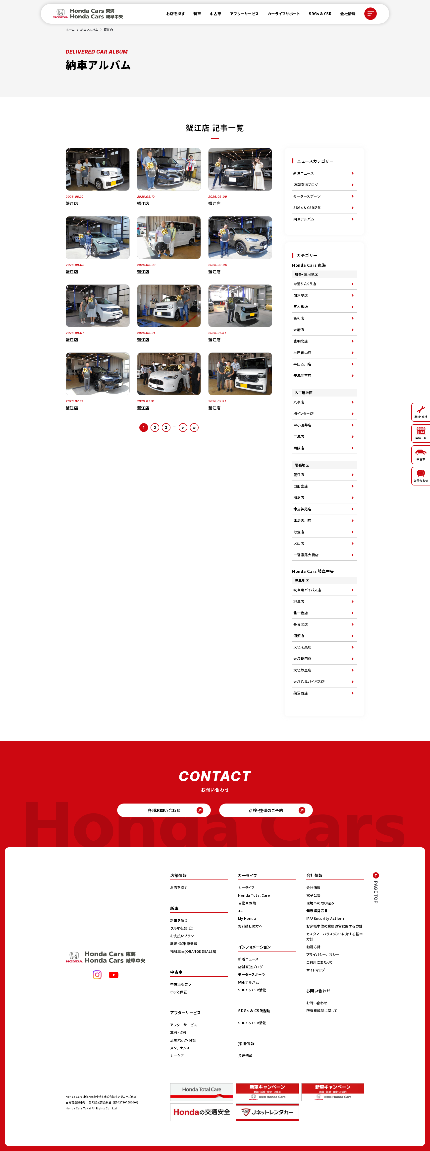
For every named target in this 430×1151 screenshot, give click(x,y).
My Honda (247, 918)
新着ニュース (303, 173)
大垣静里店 (302, 670)
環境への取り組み (320, 902)
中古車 (215, 13)
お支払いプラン (182, 935)
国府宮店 (300, 485)
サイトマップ (315, 969)
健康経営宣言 (317, 910)
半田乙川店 (302, 363)
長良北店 (300, 624)
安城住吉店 (302, 375)
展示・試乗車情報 (183, 943)
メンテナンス (180, 1047)
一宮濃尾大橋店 (306, 554)
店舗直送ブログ (305, 184)
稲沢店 (298, 497)
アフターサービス (244, 13)
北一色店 (300, 612)
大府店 (298, 329)
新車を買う (179, 920)
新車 (197, 13)
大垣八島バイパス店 (309, 681)
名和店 (298, 318)
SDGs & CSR (320, 13)
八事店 (298, 402)
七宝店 (298, 531)
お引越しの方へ (250, 926)
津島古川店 (302, 520)
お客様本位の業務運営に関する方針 (334, 926)
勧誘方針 (313, 946)
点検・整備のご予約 (266, 810)
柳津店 (298, 601)
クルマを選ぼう (182, 928)
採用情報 (245, 1055)
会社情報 (348, 13)
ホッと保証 (178, 991)
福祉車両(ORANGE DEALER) (193, 951)
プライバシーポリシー (322, 954)
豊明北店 (300, 341)
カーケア (177, 1055)
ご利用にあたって (319, 962)
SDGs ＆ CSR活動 (252, 989)
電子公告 (313, 895)
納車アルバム (89, 29)
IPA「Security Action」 (325, 918)
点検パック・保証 (183, 1040)
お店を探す (175, 13)
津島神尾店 (302, 508)
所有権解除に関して (322, 1010)
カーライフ (246, 887)
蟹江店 (298, 474)
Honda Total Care (254, 895)
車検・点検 (178, 1032)
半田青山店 (302, 352)
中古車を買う (180, 984)
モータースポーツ (307, 196)
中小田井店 (302, 424)
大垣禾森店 (302, 647)
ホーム (70, 29)
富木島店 (300, 306)
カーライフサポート (284, 13)
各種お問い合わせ (164, 810)
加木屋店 (300, 295)
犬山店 (298, 543)
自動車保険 (247, 902)
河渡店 (298, 635)
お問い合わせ (316, 1002)
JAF (241, 910)
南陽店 (298, 447)
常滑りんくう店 (304, 283)
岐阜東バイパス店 (307, 589)
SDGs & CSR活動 (307, 207)
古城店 (298, 436)
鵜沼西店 (300, 692)
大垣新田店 (302, 658)
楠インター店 (303, 413)
